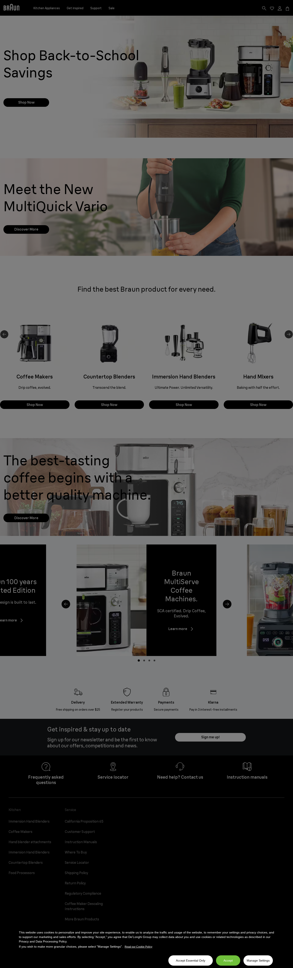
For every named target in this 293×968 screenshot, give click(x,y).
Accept (228, 960)
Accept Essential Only (190, 960)
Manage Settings (258, 960)
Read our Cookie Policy (138, 946)
